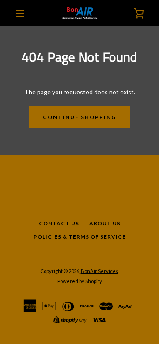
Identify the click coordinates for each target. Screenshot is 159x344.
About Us (105, 223)
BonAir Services (99, 271)
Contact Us (59, 223)
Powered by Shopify (79, 281)
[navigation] (20, 13)
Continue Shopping (79, 117)
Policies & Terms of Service (80, 236)
